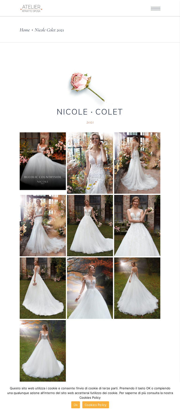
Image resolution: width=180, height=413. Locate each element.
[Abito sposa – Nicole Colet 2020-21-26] (137, 163)
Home (25, 30)
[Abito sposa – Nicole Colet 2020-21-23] (137, 225)
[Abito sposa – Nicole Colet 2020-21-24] (90, 225)
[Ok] (174, 397)
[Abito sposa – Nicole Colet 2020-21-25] (43, 225)
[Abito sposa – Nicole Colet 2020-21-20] (137, 288)
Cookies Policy (96, 405)
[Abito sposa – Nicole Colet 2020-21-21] (90, 288)
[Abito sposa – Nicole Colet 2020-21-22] (43, 288)
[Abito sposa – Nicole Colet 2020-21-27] (90, 163)
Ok (76, 405)
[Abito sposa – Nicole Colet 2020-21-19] (43, 350)
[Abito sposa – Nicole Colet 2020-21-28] (43, 161)
